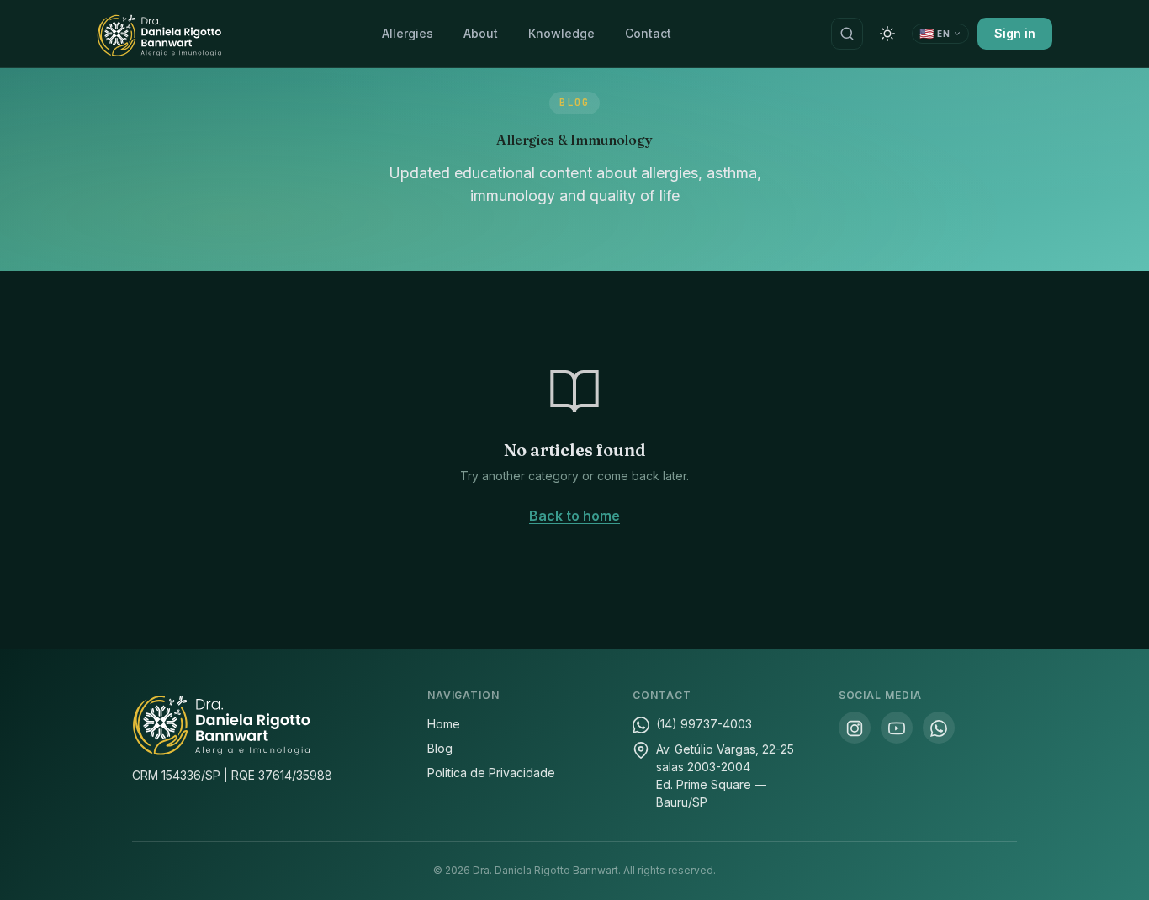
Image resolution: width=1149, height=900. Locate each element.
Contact (648, 33)
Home (443, 724)
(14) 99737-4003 (704, 724)
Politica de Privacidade (491, 772)
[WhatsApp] (939, 728)
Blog (440, 748)
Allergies (407, 33)
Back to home (574, 515)
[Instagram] (855, 728)
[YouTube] (897, 728)
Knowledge (561, 33)
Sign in (1014, 33)
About (480, 33)
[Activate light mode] (887, 34)
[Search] (847, 34)
